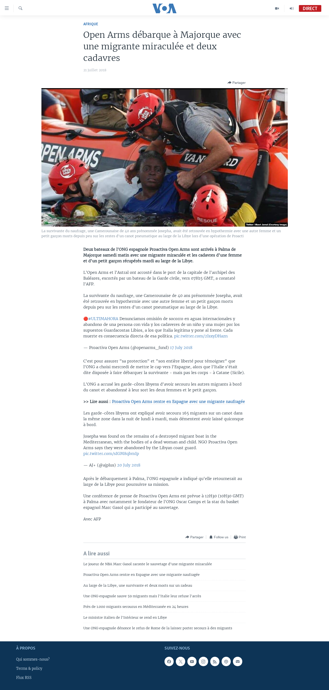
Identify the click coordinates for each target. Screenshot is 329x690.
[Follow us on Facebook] (169, 661)
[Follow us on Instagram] (203, 661)
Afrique (90, 24)
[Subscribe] (237, 661)
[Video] (277, 8)
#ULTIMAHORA (103, 318)
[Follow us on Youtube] (192, 661)
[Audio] (291, 8)
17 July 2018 (181, 347)
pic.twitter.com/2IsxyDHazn (201, 336)
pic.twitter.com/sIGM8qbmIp (111, 453)
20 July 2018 (128, 465)
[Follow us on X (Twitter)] (180, 661)
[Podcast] (226, 661)
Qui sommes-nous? (33, 659)
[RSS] (214, 661)
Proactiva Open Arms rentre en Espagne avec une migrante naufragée (178, 401)
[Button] (237, 82)
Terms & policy (29, 668)
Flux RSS (24, 678)
